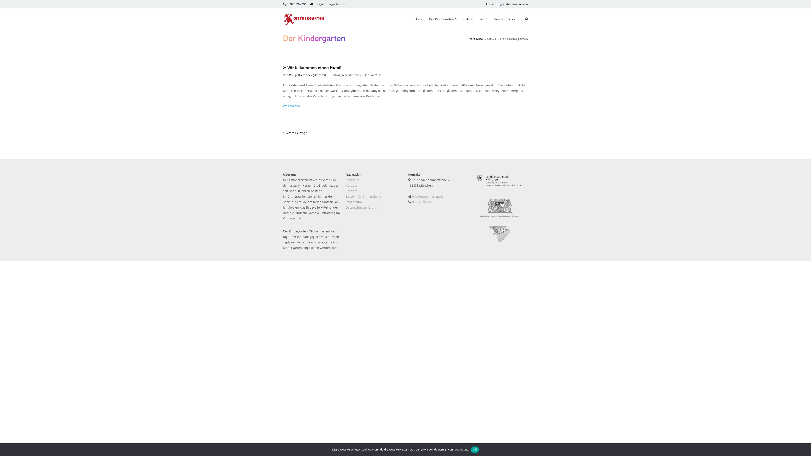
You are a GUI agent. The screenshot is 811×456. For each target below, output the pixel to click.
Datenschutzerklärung (361, 207)
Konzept (351, 185)
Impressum (354, 202)
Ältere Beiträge (296, 133)
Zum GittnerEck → (506, 19)
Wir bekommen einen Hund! (314, 67)
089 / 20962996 (422, 202)
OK (475, 449)
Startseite (352, 180)
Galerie (468, 19)
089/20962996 (296, 4)
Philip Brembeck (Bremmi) (307, 75)
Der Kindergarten (441, 19)
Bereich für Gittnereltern (363, 196)
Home (419, 19)
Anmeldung (494, 4)
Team (483, 19)
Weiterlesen (291, 106)
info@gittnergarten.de (329, 4)
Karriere (351, 191)
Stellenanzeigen (516, 4)
